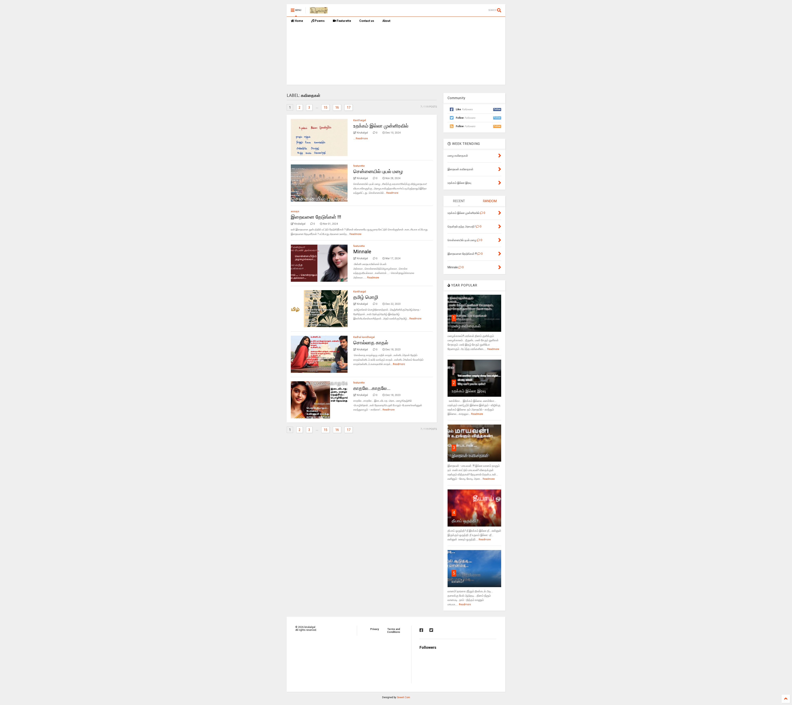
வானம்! (458, 581)
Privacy (374, 629)
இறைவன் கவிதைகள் (470, 455)
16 (337, 107)
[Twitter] (431, 630)
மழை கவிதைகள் (466, 326)
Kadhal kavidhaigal (364, 337)
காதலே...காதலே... (371, 388)
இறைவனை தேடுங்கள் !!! (316, 217)
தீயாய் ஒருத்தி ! (465, 520)
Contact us (366, 20)
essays (295, 211)
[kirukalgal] (319, 11)
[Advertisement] (396, 56)
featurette (359, 165)
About (386, 20)
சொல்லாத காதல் (370, 343)
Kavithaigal (359, 120)
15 (325, 107)
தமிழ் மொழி (365, 297)
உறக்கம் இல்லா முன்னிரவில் (380, 126)
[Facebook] (421, 630)
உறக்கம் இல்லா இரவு (469, 390)
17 (348, 107)
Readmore (362, 138)
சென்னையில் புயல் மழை (378, 171)
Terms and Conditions (393, 630)
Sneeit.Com (403, 697)
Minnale (362, 252)
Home (298, 20)
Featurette (343, 20)
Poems (319, 20)
